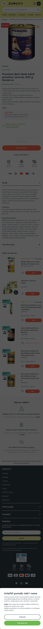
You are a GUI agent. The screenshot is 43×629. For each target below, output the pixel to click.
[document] (22, 608)
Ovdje (6, 604)
